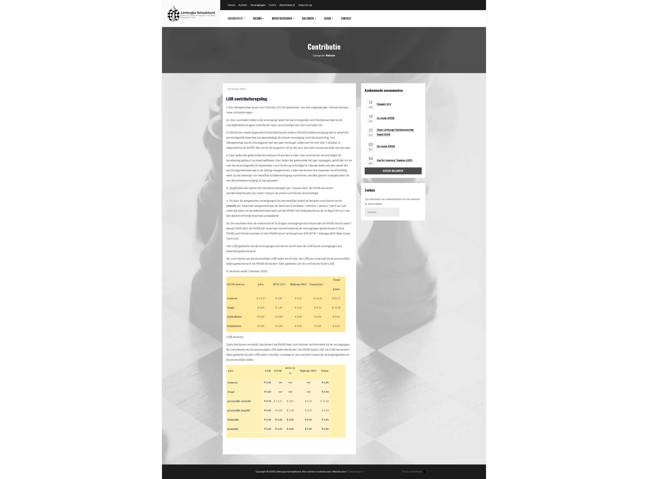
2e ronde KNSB (386, 146)
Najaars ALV (384, 104)
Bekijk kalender (393, 170)
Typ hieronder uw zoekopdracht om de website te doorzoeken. (392, 201)
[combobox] (382, 212)
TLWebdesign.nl (355, 471)
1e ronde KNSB (385, 118)
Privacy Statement (412, 471)
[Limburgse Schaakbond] (191, 13)
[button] (240, 18)
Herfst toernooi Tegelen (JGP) (394, 160)
